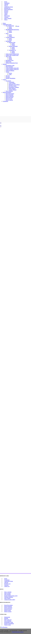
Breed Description (8, 605)
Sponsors (6, 585)
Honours (6, 10)
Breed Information (8, 9)
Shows (5, 19)
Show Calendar (7, 18)
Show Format (7, 593)
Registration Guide (8, 622)
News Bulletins (7, 621)
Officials (6, 4)
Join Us (6, 5)
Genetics (6, 17)
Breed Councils (7, 611)
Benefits (6, 618)
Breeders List (7, 8)
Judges (5, 14)
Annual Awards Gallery (9, 599)
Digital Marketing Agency (18, 632)
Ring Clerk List (7, 619)
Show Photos (7, 598)
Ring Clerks (7, 15)
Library (6, 13)
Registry (6, 12)
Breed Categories (8, 607)
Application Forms (8, 6)
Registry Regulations (9, 623)
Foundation (7, 3)
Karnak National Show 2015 (10, 595)
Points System (7, 624)
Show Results (7, 594)
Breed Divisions (8, 609)
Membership (7, 617)
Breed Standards (8, 606)
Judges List (6, 586)
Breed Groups (7, 610)
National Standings (8, 597)
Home (5, 1)
